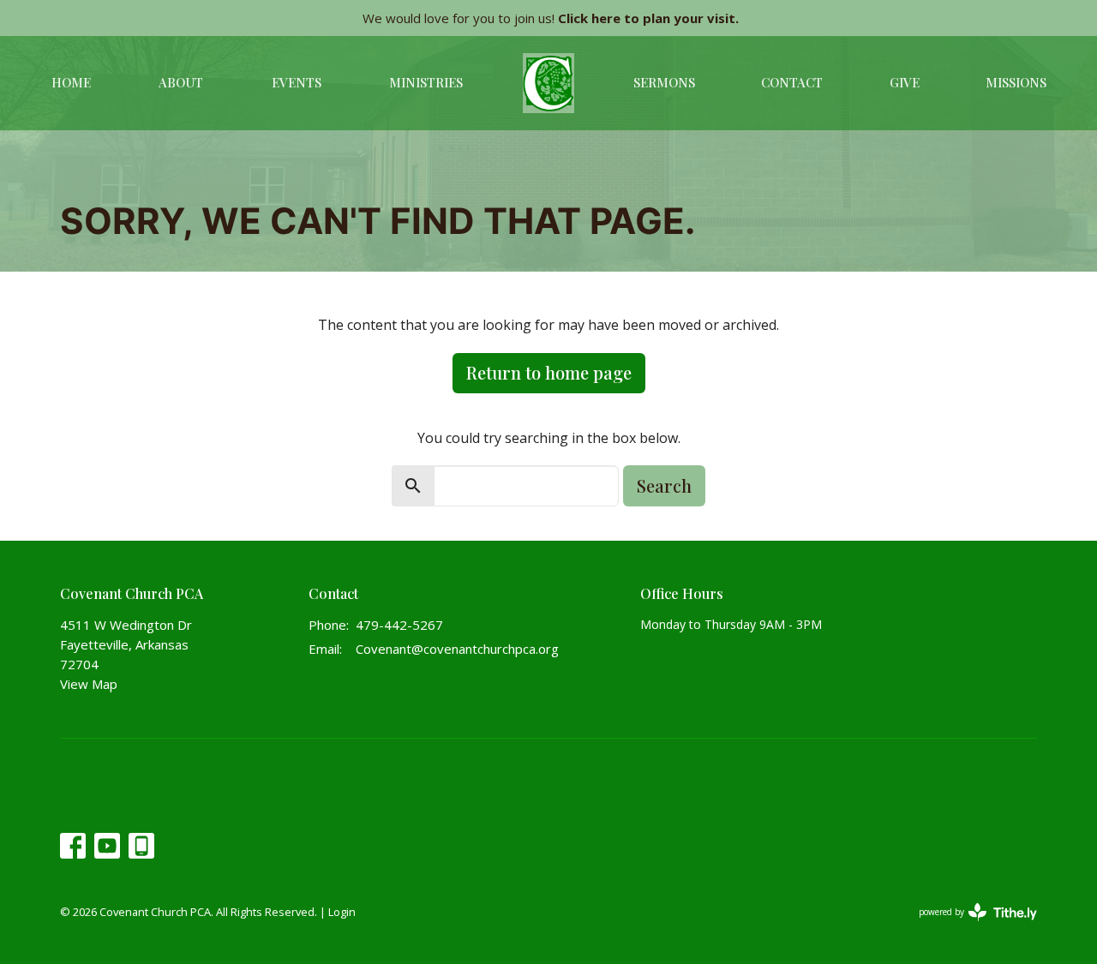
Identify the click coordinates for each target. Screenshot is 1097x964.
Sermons (664, 82)
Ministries (426, 82)
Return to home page (549, 372)
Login (342, 911)
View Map (88, 683)
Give (905, 82)
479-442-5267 (399, 624)
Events (296, 82)
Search (664, 485)
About (181, 82)
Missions (1016, 82)
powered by (969, 926)
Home (71, 82)
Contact (792, 82)
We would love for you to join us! (551, 18)
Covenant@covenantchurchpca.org (457, 648)
